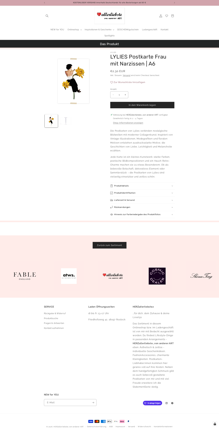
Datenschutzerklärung (96, 426)
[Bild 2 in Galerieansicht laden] (65, 120)
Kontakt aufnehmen (54, 328)
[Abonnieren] (93, 402)
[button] (47, 16)
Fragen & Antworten (54, 323)
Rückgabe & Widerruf (55, 313)
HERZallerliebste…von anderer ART (68, 427)
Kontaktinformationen (163, 426)
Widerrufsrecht (144, 426)
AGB (111, 426)
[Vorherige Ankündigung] (44, 3)
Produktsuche (51, 318)
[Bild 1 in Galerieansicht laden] (51, 120)
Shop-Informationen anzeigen (128, 123)
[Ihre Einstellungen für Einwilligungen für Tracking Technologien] (215, 424)
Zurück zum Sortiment (109, 245)
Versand (126, 75)
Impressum (120, 426)
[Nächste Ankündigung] (174, 3)
